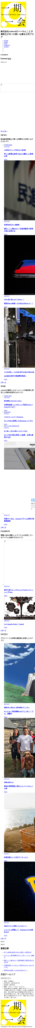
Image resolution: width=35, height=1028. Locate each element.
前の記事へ (4, 131)
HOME (6, 40)
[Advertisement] (17, 72)
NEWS (6, 42)
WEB (5, 43)
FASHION (7, 45)
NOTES (6, 47)
